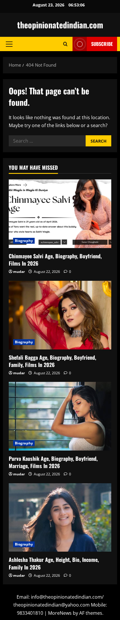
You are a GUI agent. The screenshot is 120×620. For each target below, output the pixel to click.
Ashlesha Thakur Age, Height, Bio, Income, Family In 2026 (54, 563)
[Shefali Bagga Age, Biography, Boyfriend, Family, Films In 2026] (60, 315)
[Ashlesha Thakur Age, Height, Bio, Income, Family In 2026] (60, 517)
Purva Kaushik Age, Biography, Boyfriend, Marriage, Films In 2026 (53, 462)
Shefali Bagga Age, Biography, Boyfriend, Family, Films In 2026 (52, 361)
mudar (19, 271)
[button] (9, 44)
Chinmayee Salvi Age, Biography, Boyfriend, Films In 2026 (55, 259)
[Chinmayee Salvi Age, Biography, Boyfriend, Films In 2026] (60, 213)
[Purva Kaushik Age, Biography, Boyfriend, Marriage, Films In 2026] (60, 416)
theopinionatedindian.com (60, 25)
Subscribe (102, 43)
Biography (24, 240)
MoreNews (60, 613)
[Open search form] (65, 44)
